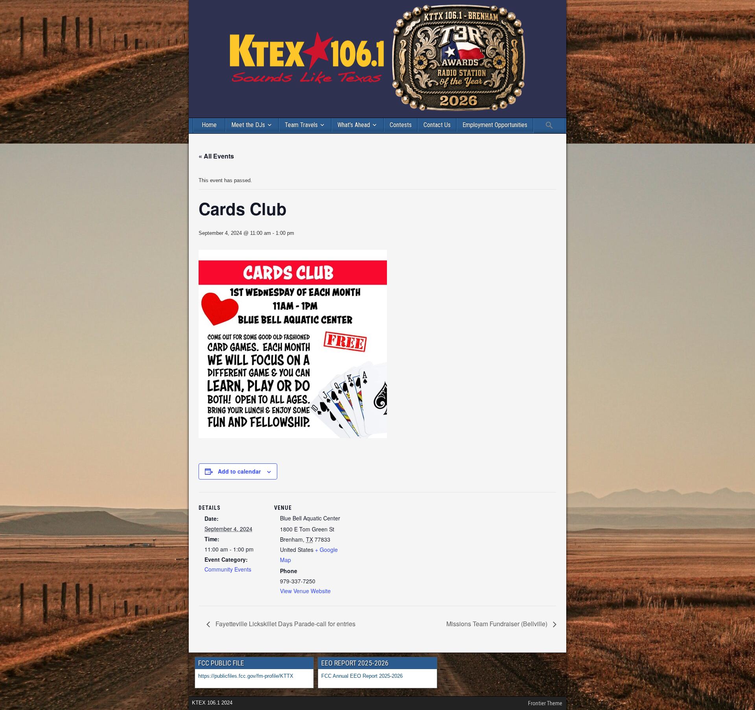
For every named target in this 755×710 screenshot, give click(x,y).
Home (209, 125)
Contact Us (437, 125)
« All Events (216, 155)
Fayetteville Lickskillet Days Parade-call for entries (284, 623)
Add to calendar (239, 471)
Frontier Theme (545, 703)
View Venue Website (305, 591)
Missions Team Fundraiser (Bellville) (497, 623)
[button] (549, 125)
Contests (401, 125)
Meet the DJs (248, 125)
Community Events (227, 569)
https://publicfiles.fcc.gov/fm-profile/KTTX (245, 676)
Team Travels (301, 125)
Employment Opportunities (494, 125)
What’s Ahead (353, 125)
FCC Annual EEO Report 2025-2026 (362, 676)
